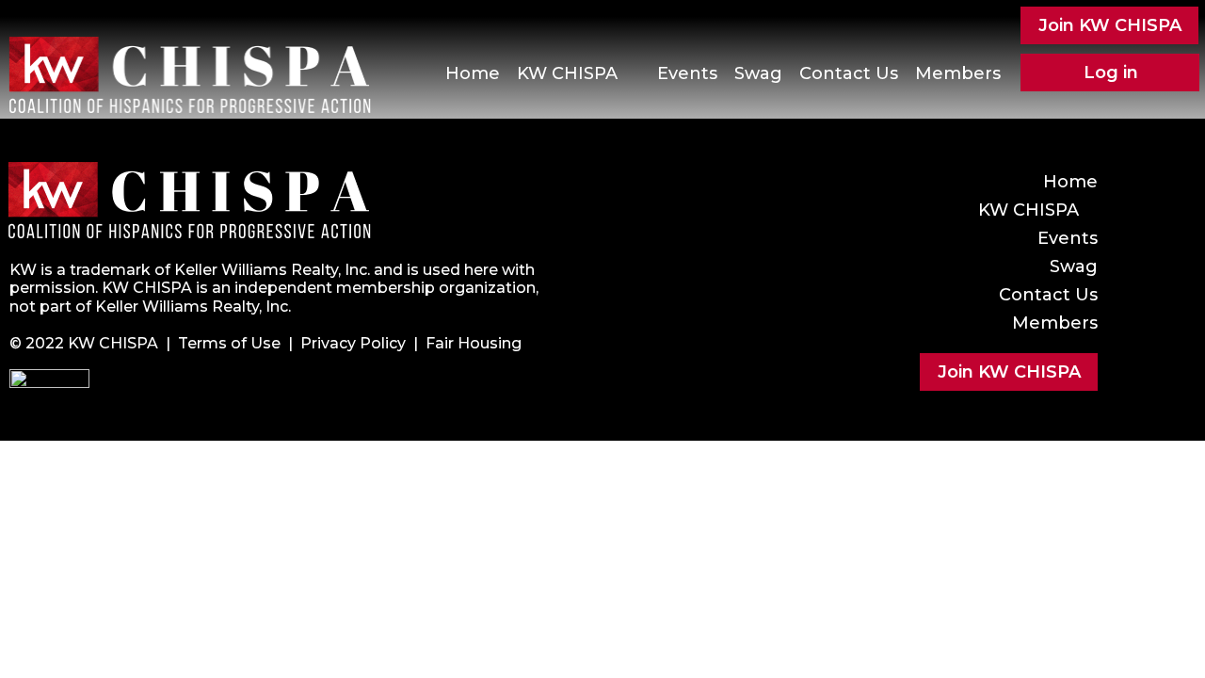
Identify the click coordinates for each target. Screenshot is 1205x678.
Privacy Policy (353, 343)
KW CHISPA (567, 73)
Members (958, 73)
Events (687, 73)
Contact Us (848, 73)
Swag (758, 73)
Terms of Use (229, 343)
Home (472, 73)
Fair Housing (474, 343)
